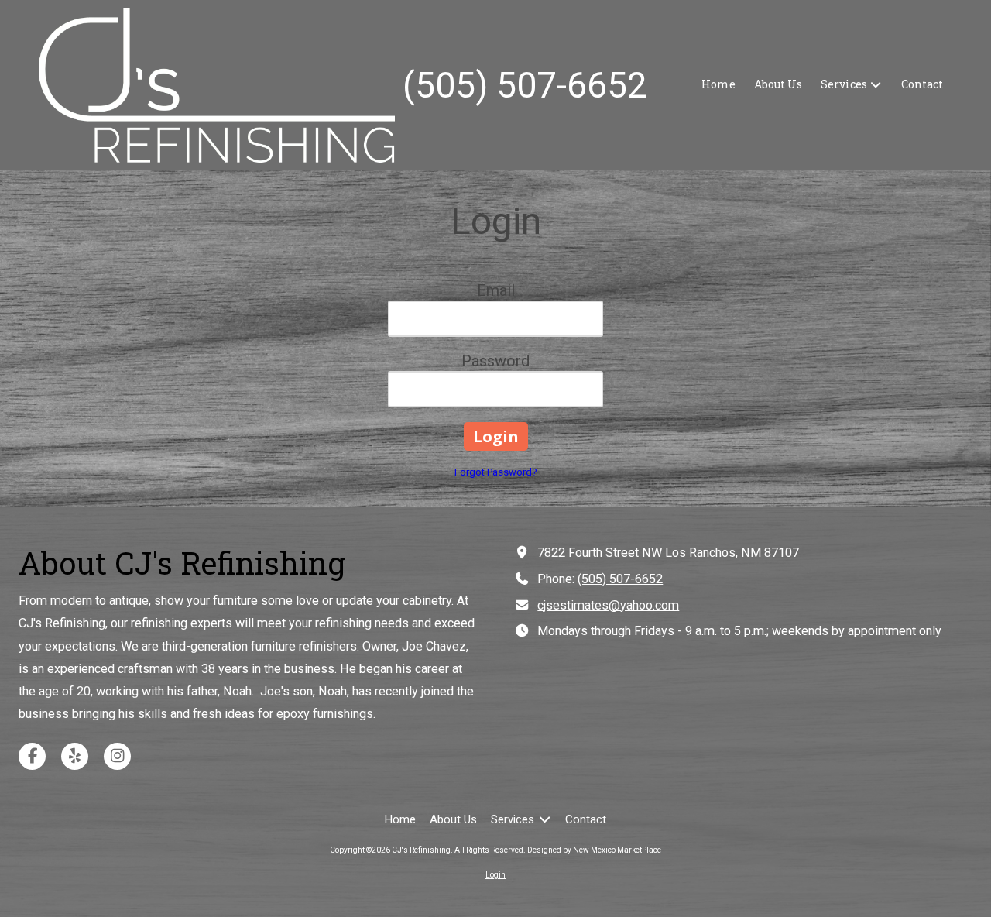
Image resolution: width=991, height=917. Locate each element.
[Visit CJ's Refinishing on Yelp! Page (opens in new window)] (74, 756)
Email (496, 290)
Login (495, 875)
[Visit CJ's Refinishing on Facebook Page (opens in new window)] (32, 756)
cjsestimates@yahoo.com (608, 605)
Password (495, 361)
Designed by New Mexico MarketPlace (594, 850)
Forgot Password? (495, 472)
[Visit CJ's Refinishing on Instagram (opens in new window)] (117, 756)
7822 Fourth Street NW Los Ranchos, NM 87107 (668, 552)
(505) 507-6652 (620, 579)
